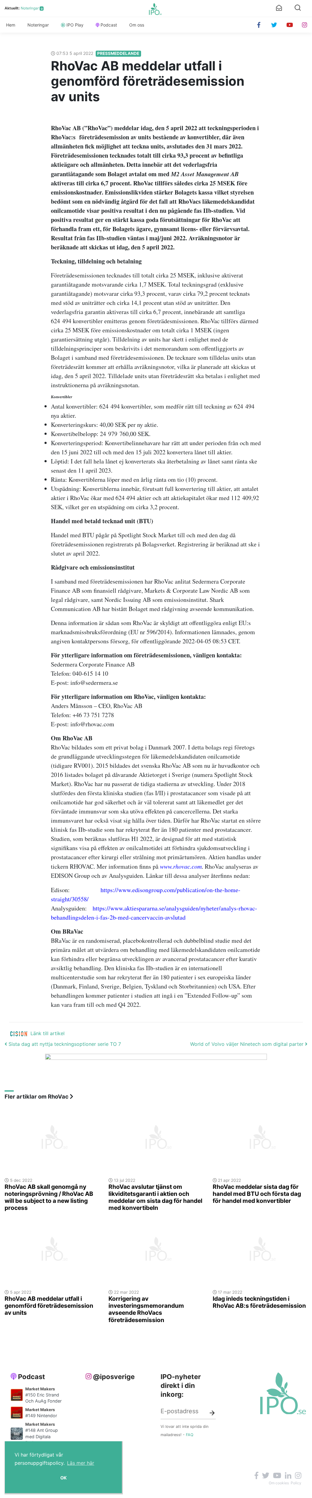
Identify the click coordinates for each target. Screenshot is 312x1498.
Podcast (109, 24)
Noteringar (30, 8)
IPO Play (74, 24)
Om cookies (279, 1483)
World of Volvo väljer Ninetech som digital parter (247, 1044)
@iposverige (114, 1377)
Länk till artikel (47, 1033)
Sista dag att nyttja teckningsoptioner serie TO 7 (64, 1044)
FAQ (189, 1434)
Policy (296, 1483)
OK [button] (63, 1477)
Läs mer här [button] (80, 1463)
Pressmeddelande (118, 53)
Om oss (136, 24)
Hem (10, 24)
